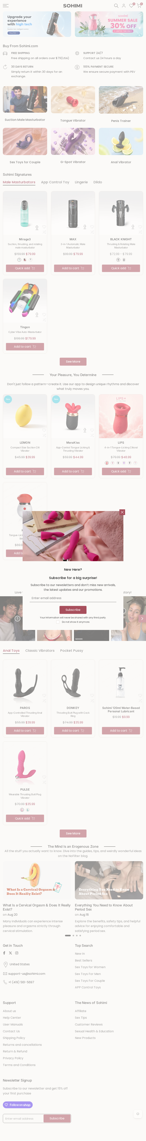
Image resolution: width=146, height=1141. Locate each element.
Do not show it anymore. (76, 622)
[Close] (122, 512)
